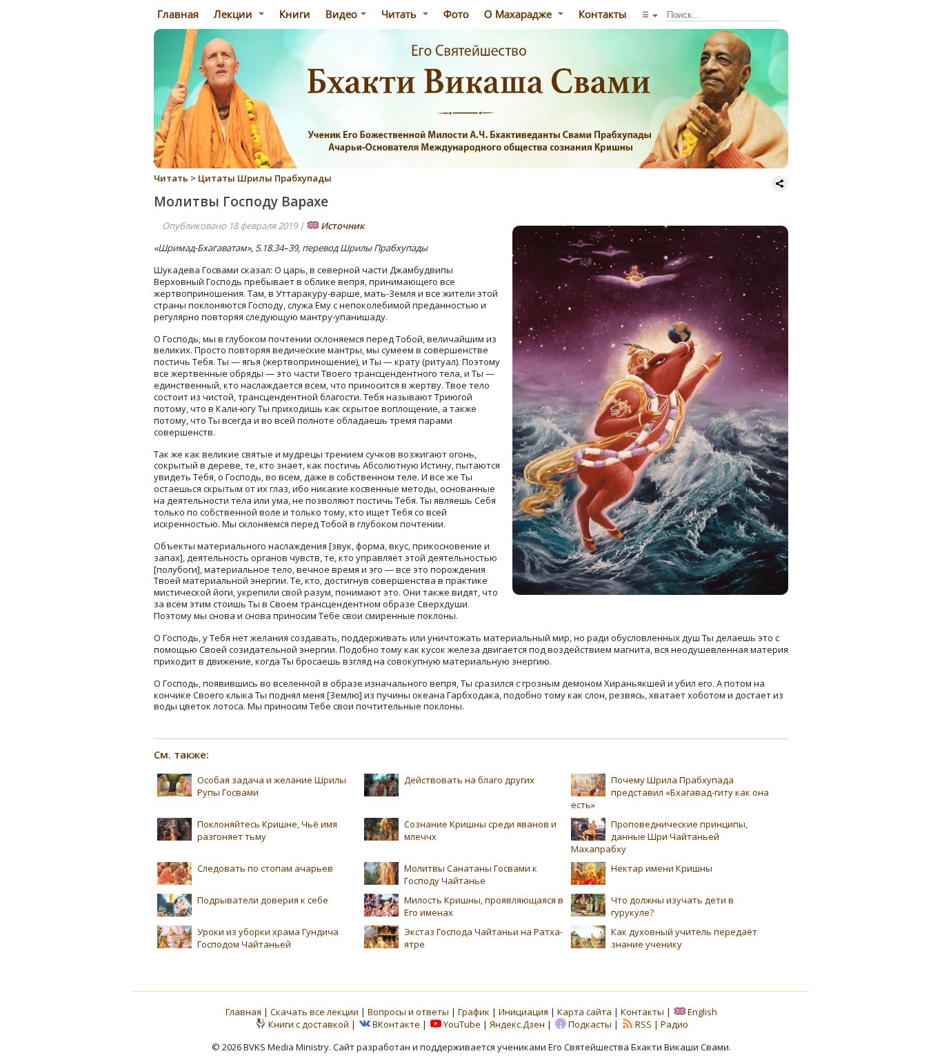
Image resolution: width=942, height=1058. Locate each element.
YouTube (462, 1024)
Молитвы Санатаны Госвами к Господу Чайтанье (470, 874)
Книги (294, 14)
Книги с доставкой (308, 1024)
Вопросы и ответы (409, 1012)
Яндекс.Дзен (517, 1024)
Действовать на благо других (469, 780)
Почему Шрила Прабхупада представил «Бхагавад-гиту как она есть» (670, 792)
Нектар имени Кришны (661, 868)
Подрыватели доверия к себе (262, 900)
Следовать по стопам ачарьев (265, 868)
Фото (456, 14)
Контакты (603, 14)
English (702, 1012)
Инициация (523, 1012)
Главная (176, 14)
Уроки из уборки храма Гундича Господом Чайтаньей (268, 937)
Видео (341, 14)
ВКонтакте (396, 1024)
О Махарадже (519, 14)
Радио (674, 1024)
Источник (342, 225)
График (475, 1012)
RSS (643, 1024)
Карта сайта (584, 1012)
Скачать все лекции (314, 1012)
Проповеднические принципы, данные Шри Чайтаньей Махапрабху (659, 836)
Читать (400, 14)
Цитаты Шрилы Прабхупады (265, 178)
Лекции (234, 14)
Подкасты (590, 1024)
